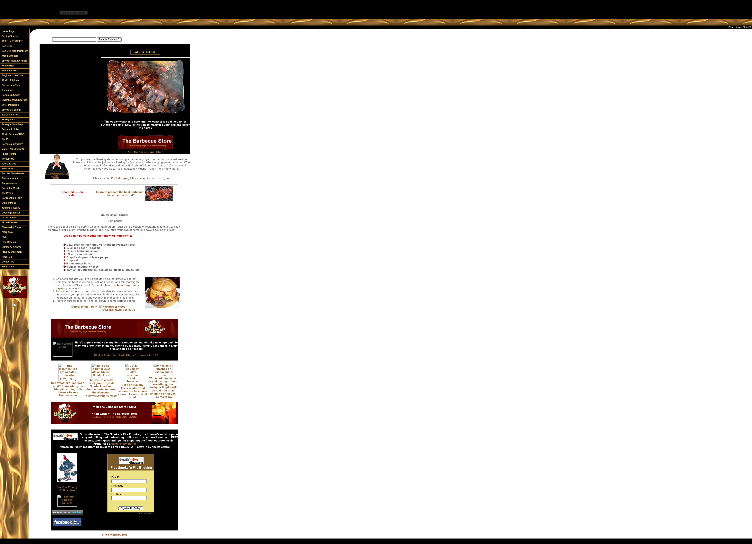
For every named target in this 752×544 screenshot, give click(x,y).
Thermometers (10, 178)
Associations (9, 217)
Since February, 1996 (114, 534)
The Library (8, 158)
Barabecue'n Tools (12, 198)
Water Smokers (10, 70)
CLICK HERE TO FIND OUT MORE (114, 416)
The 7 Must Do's (10, 105)
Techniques (8, 90)
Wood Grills (8, 65)
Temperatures (9, 183)
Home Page (8, 31)
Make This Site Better (13, 149)
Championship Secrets (14, 100)
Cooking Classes (11, 212)
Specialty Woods (11, 188)
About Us (7, 256)
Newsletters (8, 168)
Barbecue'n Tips (11, 85)
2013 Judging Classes (126, 178)
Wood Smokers (10, 55)
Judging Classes (11, 207)
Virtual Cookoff (10, 222)
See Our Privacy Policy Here (67, 489)
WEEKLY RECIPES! (12, 41)
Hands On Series (11, 95)
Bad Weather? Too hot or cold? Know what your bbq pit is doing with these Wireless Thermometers (68, 389)
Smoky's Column (11, 109)
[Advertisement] (115, 33)
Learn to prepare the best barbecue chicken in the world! (119, 193)
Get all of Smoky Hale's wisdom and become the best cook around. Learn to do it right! (132, 391)
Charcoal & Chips (11, 227)
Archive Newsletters (13, 173)
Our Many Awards (12, 247)
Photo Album (9, 154)
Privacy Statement (12, 252)
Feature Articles (11, 129)
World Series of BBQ (13, 134)
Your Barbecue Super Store (145, 151)
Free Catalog (9, 242)
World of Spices (10, 80)
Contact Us (8, 261)
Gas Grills (7, 46)
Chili (4, 237)
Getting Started (10, 36)
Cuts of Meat (9, 203)
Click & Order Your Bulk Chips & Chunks (126, 355)
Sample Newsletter (123, 443)
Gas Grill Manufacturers (15, 51)
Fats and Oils (9, 163)
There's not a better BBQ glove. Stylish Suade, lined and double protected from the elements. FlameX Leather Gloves (101, 387)
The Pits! (6, 139)
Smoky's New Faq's (13, 124)
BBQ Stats (7, 232)
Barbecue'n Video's (12, 144)
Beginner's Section (12, 75)
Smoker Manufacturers (14, 60)
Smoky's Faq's (10, 119)
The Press (7, 193)
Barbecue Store (10, 114)
